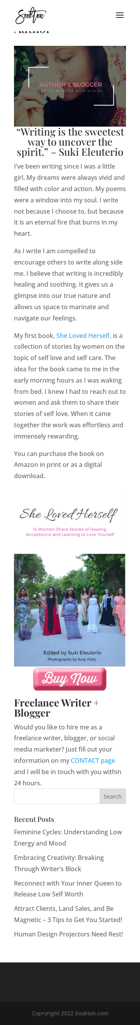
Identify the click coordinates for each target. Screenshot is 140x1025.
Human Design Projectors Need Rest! (68, 934)
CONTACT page (93, 760)
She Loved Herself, (83, 335)
